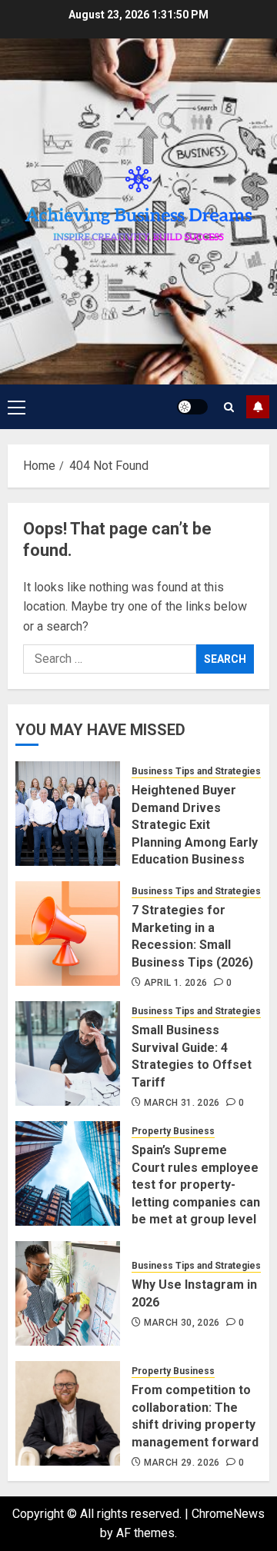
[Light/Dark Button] (192, 406)
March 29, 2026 (182, 1462)
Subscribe (257, 406)
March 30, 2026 (182, 1322)
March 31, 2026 (182, 1102)
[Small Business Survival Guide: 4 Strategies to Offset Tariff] (67, 1053)
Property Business (173, 1131)
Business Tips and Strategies (196, 771)
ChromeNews (228, 1513)
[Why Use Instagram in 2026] (67, 1293)
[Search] (229, 407)
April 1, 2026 (176, 982)
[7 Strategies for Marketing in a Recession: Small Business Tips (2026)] (67, 933)
